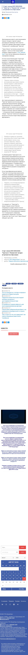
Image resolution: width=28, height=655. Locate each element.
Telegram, (11, 261)
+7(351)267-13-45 (10, 618)
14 (17, 575)
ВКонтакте (17, 261)
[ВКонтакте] (3, 18)
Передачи (11, 601)
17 (2, 578)
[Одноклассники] (5, 18)
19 (10, 578)
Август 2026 (13, 562)
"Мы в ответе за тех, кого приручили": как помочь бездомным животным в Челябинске (13, 316)
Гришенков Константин (12, 12)
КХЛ (4, 285)
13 (13, 575)
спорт (8, 283)
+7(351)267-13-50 (13, 624)
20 (13, 578)
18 (6, 578)
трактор (21, 283)
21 (17, 578)
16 (24, 575)
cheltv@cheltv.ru (5, 619)
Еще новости (13, 333)
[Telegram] (6, 18)
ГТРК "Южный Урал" (14, 259)
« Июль (4, 589)
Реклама (17, 601)
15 (20, 575)
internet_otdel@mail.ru (6, 626)
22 (20, 578)
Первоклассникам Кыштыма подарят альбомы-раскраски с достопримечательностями (13, 299)
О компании (4, 601)
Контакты (23, 601)
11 (6, 575)
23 (24, 578)
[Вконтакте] (2, 604)
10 (2, 575)
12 (10, 575)
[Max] (14, 604)
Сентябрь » (22, 589)
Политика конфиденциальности (8, 638)
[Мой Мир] (8, 18)
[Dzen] (18, 604)
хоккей (14, 283)
